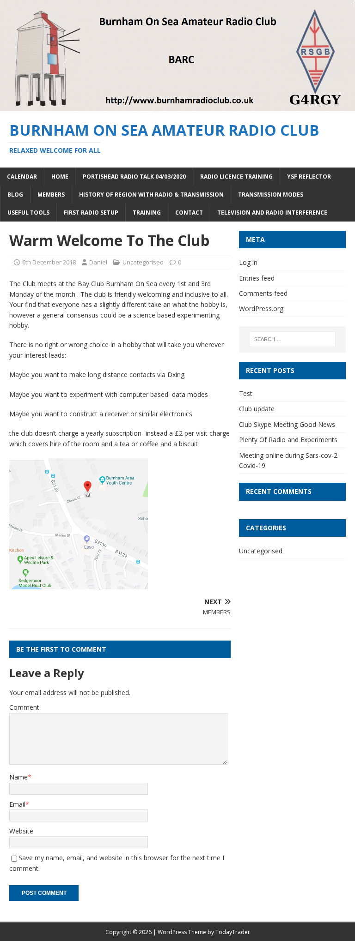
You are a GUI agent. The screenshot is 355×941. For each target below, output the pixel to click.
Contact (189, 212)
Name (18, 777)
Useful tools (28, 212)
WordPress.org (261, 308)
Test (245, 393)
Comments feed (263, 293)
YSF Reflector (309, 176)
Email (17, 804)
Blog (15, 194)
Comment (24, 707)
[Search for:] (292, 339)
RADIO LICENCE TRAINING (236, 176)
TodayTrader (232, 932)
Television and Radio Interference (272, 212)
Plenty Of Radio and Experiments (288, 439)
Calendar (22, 176)
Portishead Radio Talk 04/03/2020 (134, 176)
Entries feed (257, 278)
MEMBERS (51, 194)
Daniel (98, 262)
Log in (248, 262)
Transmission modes (270, 194)
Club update (257, 408)
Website (21, 831)
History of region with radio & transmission (151, 194)
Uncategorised (143, 262)
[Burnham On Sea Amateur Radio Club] (177, 106)
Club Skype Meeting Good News (287, 424)
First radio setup (91, 212)
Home (59, 176)
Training (147, 212)
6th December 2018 (49, 262)
